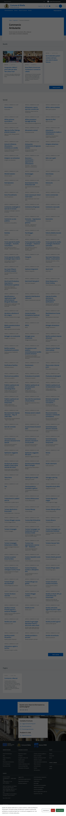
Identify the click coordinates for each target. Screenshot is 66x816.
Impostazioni (46, 810)
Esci (53, 810)
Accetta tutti (60, 810)
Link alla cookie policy (14, 813)
